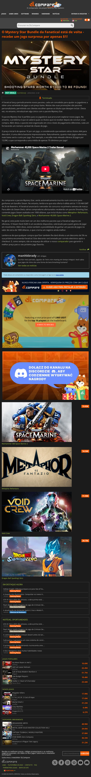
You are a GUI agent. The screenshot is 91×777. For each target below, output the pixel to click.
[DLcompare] (9, 761)
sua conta (60, 275)
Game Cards (13, 14)
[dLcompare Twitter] (54, 763)
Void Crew (6, 215)
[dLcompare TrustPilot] (73, 763)
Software (25, 14)
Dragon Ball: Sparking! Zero (24, 215)
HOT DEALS (10, 93)
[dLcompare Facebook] (61, 763)
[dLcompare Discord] (86, 763)
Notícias (56, 14)
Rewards (35, 14)
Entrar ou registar (79, 14)
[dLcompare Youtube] (80, 763)
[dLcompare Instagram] (67, 763)
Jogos (3, 14)
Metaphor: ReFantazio (78, 212)
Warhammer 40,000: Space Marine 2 (55, 215)
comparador (63, 241)
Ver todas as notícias (27, 265)
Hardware (46, 14)
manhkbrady (22, 93)
